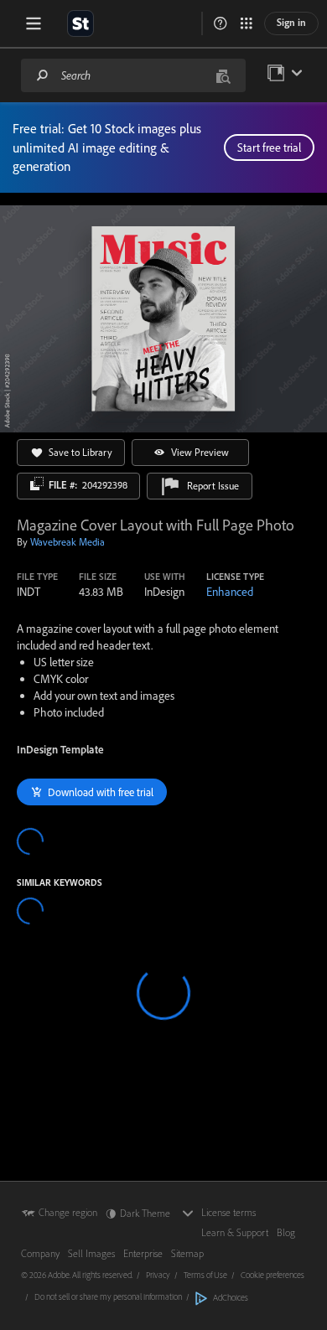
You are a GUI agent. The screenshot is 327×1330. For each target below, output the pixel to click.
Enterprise (143, 1253)
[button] (220, 23)
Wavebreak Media (67, 542)
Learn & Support (234, 1232)
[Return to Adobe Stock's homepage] (80, 23)
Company (40, 1253)
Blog (286, 1232)
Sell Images (91, 1253)
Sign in (291, 22)
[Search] (42, 75)
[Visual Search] (223, 75)
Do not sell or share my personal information (108, 1296)
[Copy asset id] (36, 483)
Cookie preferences (272, 1275)
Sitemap (187, 1253)
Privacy (158, 1275)
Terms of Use (205, 1275)
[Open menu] (33, 23)
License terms (228, 1212)
